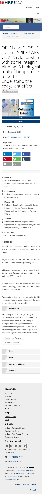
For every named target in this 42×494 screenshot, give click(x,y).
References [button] (14, 371)
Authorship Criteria (12, 437)
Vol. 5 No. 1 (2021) (27, 34)
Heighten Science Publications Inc (24, 470)
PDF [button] (21, 118)
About (33, 485)
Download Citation (11, 343)
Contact (33, 490)
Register (29, 8)
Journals (25, 485)
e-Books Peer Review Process (16, 434)
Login (37, 8)
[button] (7, 154)
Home (5, 34)
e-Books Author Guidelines (15, 428)
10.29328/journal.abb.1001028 (18, 137)
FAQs (7, 408)
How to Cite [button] (14, 309)
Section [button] (12, 358)
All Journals (9, 402)
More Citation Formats (13, 338)
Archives (14, 34)
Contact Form (10, 417)
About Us (8, 393)
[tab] (21, 308)
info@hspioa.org (15, 461)
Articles (8, 396)
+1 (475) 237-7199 (15, 457)
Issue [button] (11, 351)
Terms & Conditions (12, 405)
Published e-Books (12, 431)
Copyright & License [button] (17, 364)
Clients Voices (10, 399)
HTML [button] (21, 122)
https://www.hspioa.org (12, 479)
